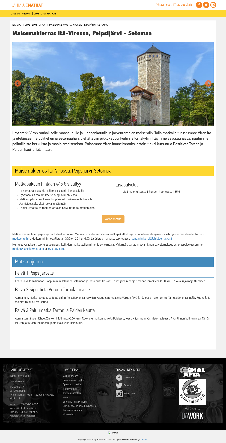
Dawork (144, 440)
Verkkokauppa (70, 376)
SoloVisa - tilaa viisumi (75, 401)
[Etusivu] (28, 5)
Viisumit (26, 13)
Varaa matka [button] (113, 219)
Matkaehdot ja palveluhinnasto (79, 406)
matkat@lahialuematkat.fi (28, 249)
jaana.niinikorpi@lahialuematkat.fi (152, 238)
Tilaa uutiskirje (183, 4)
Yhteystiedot (163, 4)
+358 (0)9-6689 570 (28, 412)
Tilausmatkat (70, 389)
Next (208, 84)
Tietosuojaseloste (72, 410)
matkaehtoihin (21, 238)
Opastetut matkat (45, 13)
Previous (17, 84)
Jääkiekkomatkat (72, 393)
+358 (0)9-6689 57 (29, 404)
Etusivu (15, 13)
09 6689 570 (56, 249)
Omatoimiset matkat (74, 380)
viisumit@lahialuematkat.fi (23, 408)
